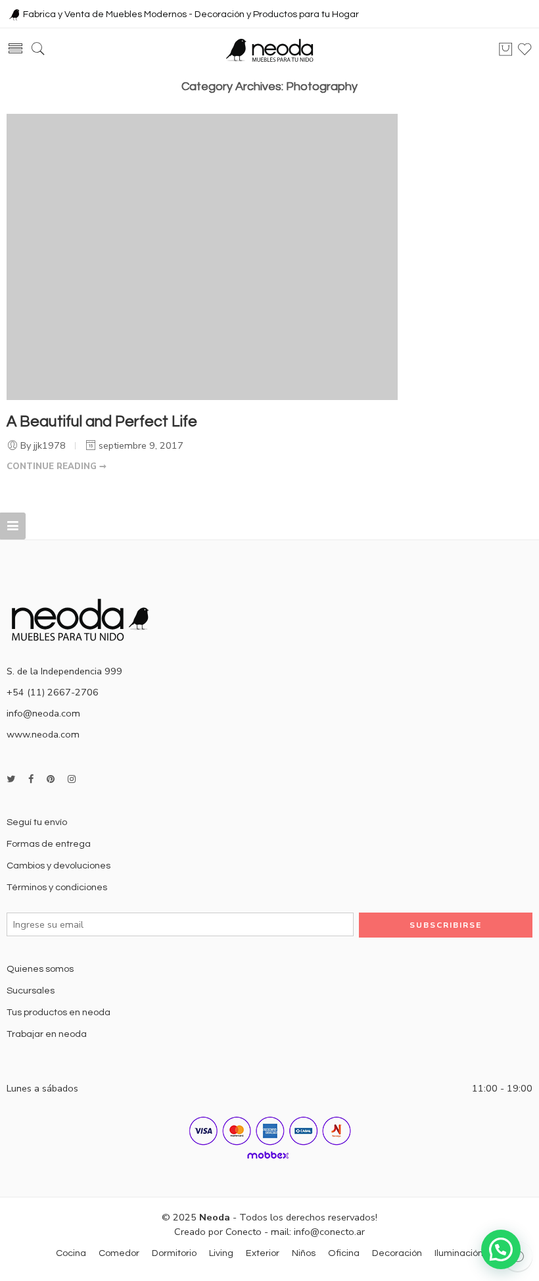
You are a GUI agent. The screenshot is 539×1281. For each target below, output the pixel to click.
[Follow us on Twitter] (11, 779)
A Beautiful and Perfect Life (102, 422)
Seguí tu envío (37, 822)
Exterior (262, 1253)
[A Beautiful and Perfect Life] (202, 256)
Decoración (397, 1253)
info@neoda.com (43, 713)
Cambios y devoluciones (58, 865)
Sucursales (31, 990)
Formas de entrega (49, 844)
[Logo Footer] (85, 618)
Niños (304, 1253)
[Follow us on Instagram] (72, 779)
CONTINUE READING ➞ (56, 466)
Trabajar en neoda (47, 1034)
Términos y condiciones (57, 887)
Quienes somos (40, 969)
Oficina (344, 1253)
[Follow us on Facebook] (31, 779)
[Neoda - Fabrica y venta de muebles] (269, 49)
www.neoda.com (43, 734)
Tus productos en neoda (58, 1012)
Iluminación (458, 1253)
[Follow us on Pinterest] (51, 779)
